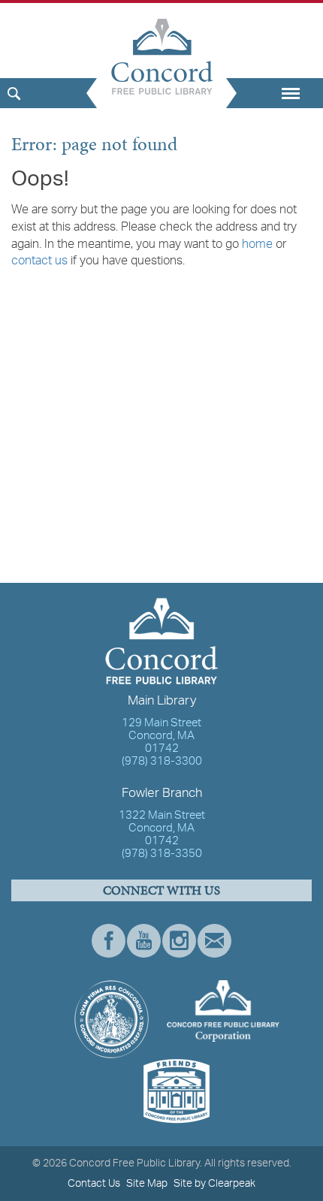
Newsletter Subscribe (214, 941)
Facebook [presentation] (108, 941)
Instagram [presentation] (179, 941)
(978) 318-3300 (162, 762)
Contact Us (94, 1184)
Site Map (147, 1184)
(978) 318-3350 (162, 854)
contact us (39, 261)
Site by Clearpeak (214, 1184)
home (257, 245)
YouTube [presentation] (144, 941)
